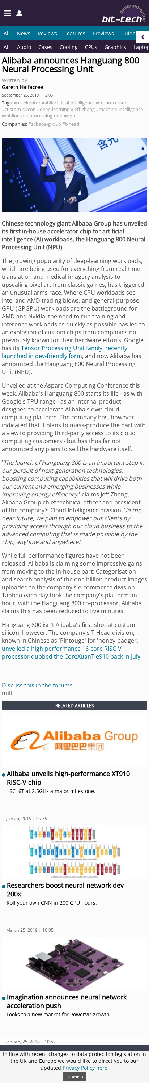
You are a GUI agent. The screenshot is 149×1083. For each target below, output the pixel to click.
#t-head (70, 124)
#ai (45, 102)
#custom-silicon (19, 109)
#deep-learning (53, 109)
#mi (6, 115)
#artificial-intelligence (72, 102)
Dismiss (74, 1076)
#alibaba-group (44, 124)
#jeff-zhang (83, 109)
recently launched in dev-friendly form (64, 352)
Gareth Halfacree (22, 87)
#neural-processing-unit (37, 115)
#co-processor (111, 102)
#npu (69, 115)
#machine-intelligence (119, 109)
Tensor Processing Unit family (61, 348)
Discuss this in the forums (37, 685)
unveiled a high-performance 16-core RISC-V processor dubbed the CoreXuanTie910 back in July (71, 652)
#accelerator (27, 102)
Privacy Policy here (85, 1067)
